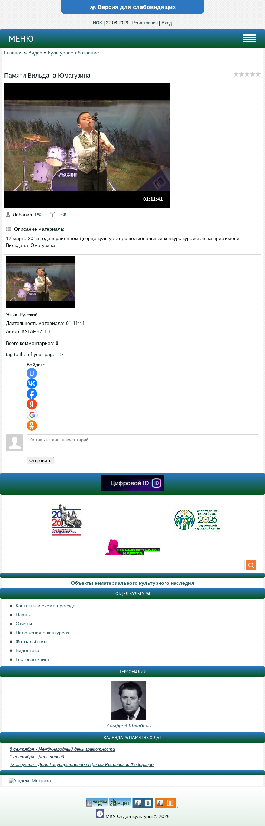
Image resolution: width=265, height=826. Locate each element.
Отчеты (24, 623)
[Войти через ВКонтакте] (32, 383)
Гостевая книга (32, 659)
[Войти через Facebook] (32, 394)
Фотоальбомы (31, 641)
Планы (23, 614)
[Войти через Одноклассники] (32, 425)
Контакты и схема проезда (46, 605)
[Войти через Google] (32, 414)
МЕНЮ (21, 38)
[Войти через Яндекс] (32, 404)
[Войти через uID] (32, 373)
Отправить (40, 460)
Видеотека (27, 650)
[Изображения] (40, 282)
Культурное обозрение (73, 53)
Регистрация (145, 23)
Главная (13, 53)
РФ (38, 214)
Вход (166, 23)
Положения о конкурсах (42, 632)
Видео (35, 53)
